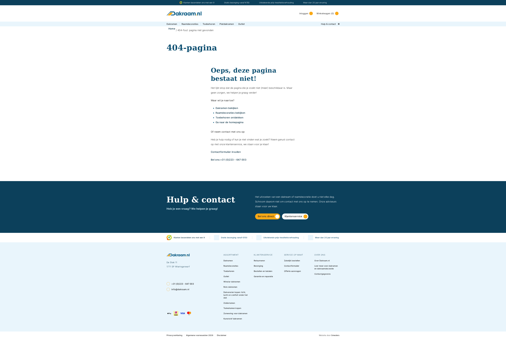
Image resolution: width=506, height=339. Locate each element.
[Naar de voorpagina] (184, 13)
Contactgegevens (322, 274)
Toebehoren (209, 24)
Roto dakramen (230, 287)
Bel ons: (215, 159)
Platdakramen (227, 24)
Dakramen (172, 24)
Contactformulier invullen (226, 152)
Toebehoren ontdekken (229, 117)
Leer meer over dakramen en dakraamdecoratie (326, 267)
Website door (329, 335)
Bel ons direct (266, 216)
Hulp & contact (328, 24)
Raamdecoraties (190, 24)
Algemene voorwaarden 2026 (199, 335)
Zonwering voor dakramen (235, 313)
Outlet (241, 24)
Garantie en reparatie (263, 276)
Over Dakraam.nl (322, 260)
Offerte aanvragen (292, 271)
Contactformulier (291, 266)
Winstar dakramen (231, 282)
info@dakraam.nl (180, 289)
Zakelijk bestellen (292, 260)
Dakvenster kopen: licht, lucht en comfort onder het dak (235, 295)
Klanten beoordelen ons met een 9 (199, 2)
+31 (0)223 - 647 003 (182, 283)
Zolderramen (229, 303)
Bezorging (258, 266)
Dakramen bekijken (227, 108)
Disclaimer (221, 335)
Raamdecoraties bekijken (230, 112)
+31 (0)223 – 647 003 (233, 159)
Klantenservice (293, 216)
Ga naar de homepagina (230, 122)
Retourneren (259, 260)
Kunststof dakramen (232, 319)
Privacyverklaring (174, 335)
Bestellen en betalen (263, 271)
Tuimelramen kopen (232, 308)
